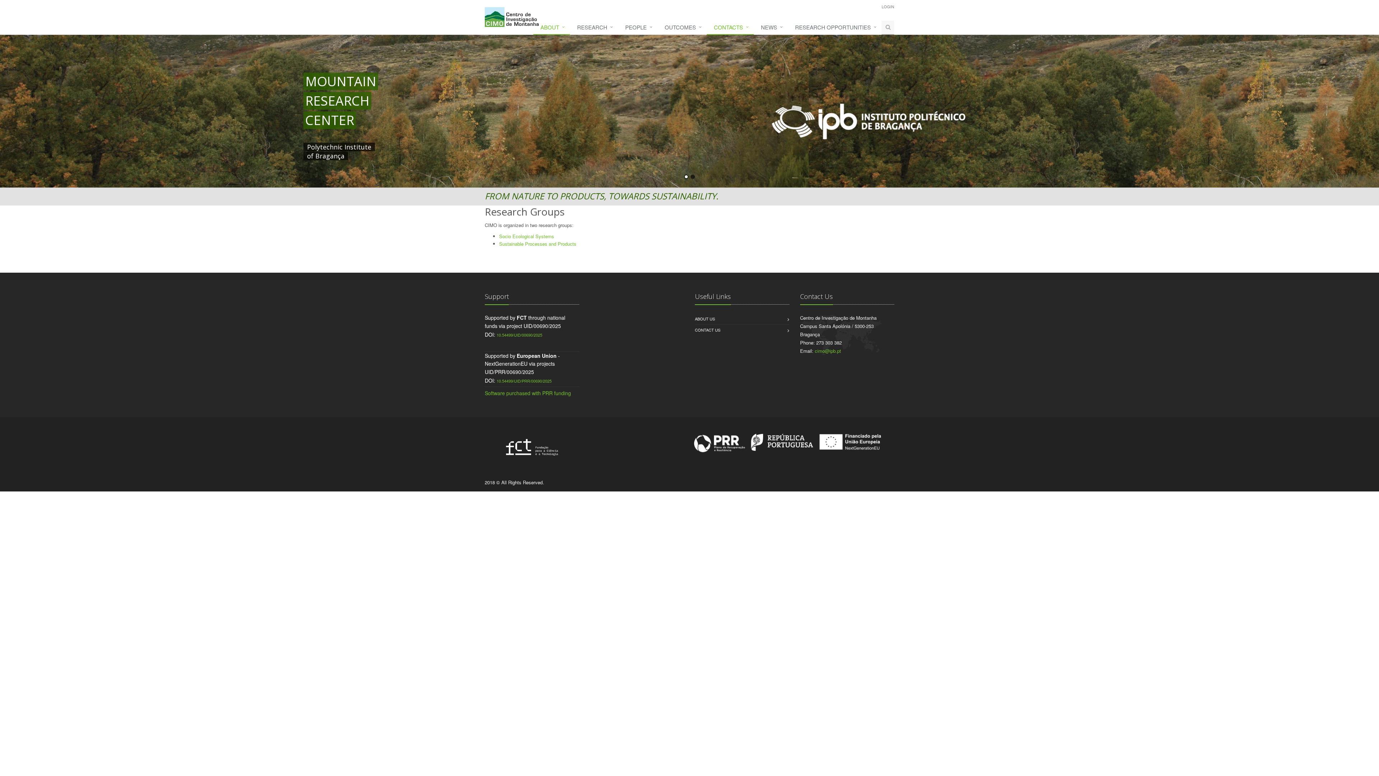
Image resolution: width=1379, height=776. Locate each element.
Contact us (707, 330)
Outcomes (680, 27)
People (636, 27)
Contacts (728, 27)
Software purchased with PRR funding (528, 393)
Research (592, 27)
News (769, 27)
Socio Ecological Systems (526, 236)
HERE (453, 147)
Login (888, 6)
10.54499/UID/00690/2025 (519, 335)
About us (705, 319)
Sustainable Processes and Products (537, 243)
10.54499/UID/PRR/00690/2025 (524, 381)
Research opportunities (833, 27)
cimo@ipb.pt (828, 350)
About (549, 27)
